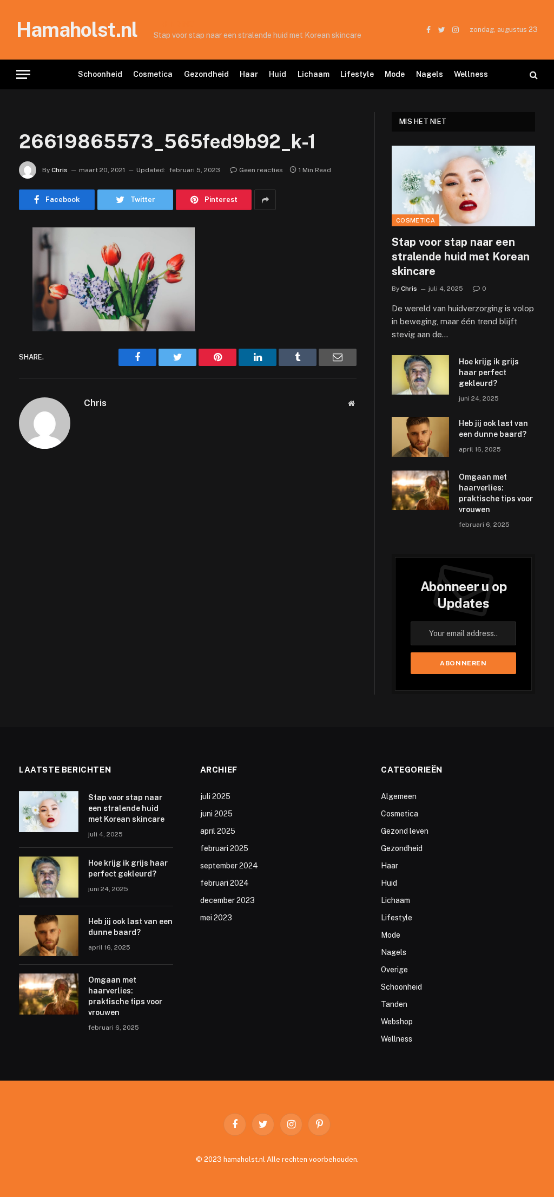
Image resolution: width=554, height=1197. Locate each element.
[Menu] (23, 74)
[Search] (532, 74)
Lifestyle (357, 74)
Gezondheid (206, 74)
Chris (59, 170)
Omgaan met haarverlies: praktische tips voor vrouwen (496, 493)
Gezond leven (404, 831)
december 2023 (227, 900)
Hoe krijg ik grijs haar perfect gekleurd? (304, 29)
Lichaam (313, 74)
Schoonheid (100, 74)
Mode (395, 74)
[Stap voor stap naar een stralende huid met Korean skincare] (463, 186)
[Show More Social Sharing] (265, 199)
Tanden (394, 1004)
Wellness (471, 74)
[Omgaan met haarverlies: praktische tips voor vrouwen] (420, 490)
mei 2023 (216, 917)
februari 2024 (224, 883)
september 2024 (229, 865)
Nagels (429, 74)
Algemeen (399, 796)
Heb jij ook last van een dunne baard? (493, 429)
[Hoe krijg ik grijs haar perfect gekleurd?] (420, 375)
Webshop (397, 1021)
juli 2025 (215, 796)
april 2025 (217, 831)
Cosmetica (153, 74)
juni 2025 (216, 813)
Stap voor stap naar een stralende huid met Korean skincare (461, 257)
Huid (277, 74)
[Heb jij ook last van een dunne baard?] (420, 436)
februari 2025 (224, 848)
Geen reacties (261, 170)
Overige (394, 969)
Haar (249, 74)
